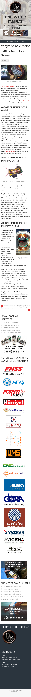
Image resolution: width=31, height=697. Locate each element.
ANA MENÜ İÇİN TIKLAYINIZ (16, 41)
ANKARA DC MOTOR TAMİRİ (11, 599)
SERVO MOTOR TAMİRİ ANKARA (12, 594)
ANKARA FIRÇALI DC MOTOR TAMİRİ (13, 596)
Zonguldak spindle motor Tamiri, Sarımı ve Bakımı (23, 308)
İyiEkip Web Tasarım (15, 691)
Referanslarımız (10, 151)
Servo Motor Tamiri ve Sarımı (10, 327)
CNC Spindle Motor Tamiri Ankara (12, 586)
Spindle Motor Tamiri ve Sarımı (11, 325)
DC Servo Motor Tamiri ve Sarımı (11, 330)
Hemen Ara (26, 101)
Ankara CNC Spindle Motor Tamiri (12, 332)
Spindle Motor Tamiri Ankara (10, 589)
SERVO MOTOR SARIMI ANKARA (12, 591)
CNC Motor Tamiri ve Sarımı (10, 322)
